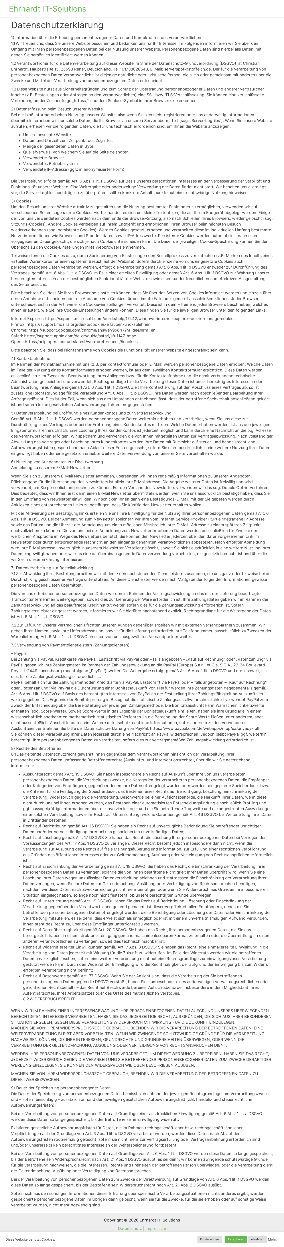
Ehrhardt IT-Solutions (47, 8)
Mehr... (273, 1239)
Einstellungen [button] (209, 1239)
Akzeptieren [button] (236, 1239)
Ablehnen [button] (257, 1239)
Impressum (156, 1228)
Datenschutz (130, 1228)
